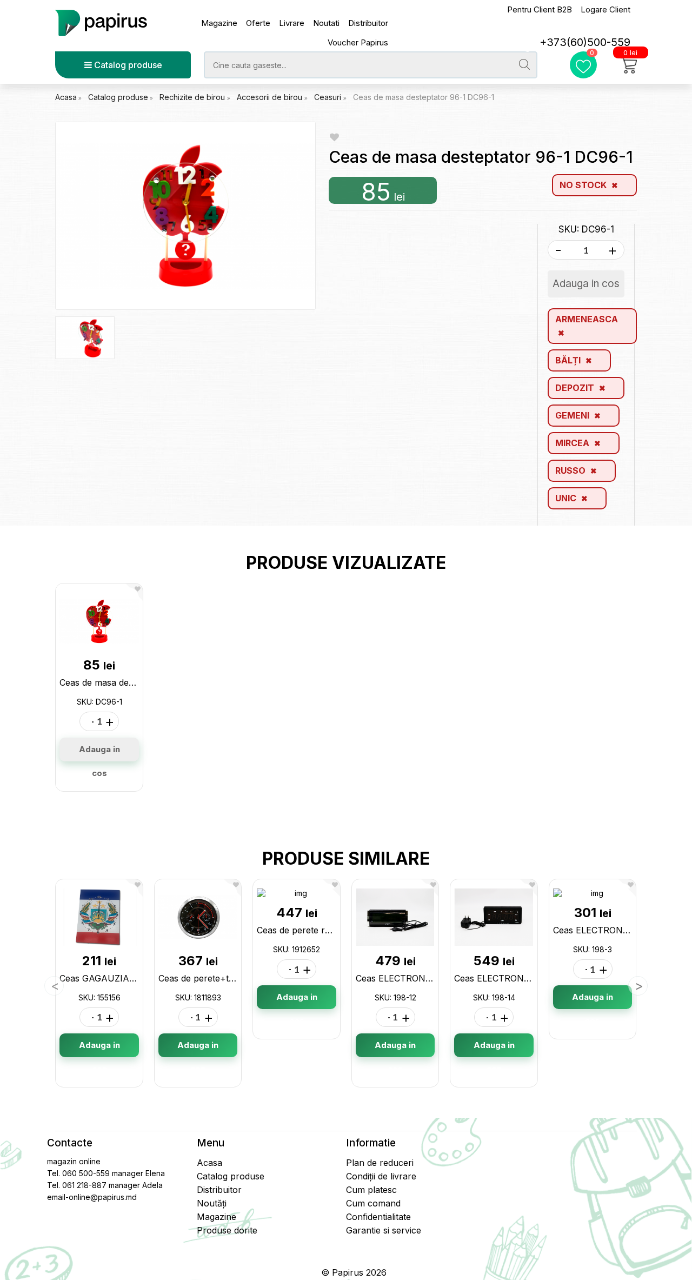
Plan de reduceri (380, 1162)
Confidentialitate (378, 1216)
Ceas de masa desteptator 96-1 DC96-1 (423, 97)
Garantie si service (383, 1230)
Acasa (66, 97)
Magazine (219, 23)
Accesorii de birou (270, 97)
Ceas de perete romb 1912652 (318, 930)
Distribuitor (368, 23)
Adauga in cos (99, 752)
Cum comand (373, 1203)
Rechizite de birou (193, 97)
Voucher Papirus (358, 42)
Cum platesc (371, 1189)
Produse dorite (227, 1230)
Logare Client (605, 9)
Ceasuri (328, 97)
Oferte (258, 23)
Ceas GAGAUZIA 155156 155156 (124, 978)
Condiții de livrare (381, 1176)
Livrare (291, 23)
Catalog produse (127, 64)
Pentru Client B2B (539, 9)
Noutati (326, 23)
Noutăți (212, 1203)
